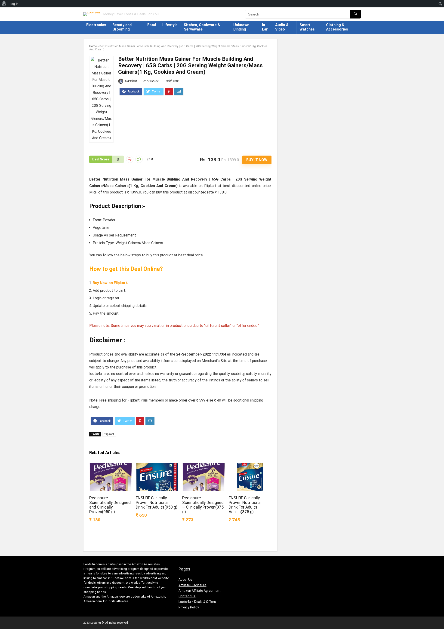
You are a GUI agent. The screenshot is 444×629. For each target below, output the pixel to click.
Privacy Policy (189, 607)
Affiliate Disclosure (192, 585)
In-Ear (265, 27)
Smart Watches (307, 27)
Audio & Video (282, 27)
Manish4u (130, 81)
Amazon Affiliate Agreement (200, 590)
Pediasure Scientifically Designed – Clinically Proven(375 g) (203, 505)
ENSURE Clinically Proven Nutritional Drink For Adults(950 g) (156, 502)
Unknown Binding (241, 27)
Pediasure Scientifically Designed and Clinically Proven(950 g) (110, 505)
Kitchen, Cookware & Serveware (202, 27)
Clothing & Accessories (337, 27)
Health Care (172, 81)
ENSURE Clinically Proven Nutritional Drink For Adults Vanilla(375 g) (245, 505)
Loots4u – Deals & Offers (197, 602)
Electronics (96, 25)
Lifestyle (170, 25)
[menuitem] (4, 3)
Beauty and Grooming (122, 27)
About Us (185, 579)
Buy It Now (256, 160)
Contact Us (187, 596)
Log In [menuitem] (14, 4)
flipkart (109, 434)
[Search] (355, 14)
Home (93, 46)
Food (151, 25)
